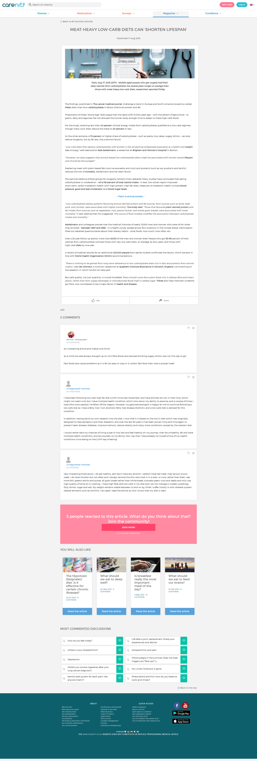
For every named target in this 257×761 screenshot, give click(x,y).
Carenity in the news (109, 709)
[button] (44, 14)
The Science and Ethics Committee (76, 721)
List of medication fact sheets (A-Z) (146, 721)
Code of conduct (107, 714)
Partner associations (70, 716)
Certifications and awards (111, 707)
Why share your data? (70, 709)
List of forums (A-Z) (140, 716)
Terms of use (106, 718)
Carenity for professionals (111, 725)
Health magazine (139, 707)
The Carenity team (69, 712)
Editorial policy (107, 712)
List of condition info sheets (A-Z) (145, 718)
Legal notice (105, 716)
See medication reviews (141, 714)
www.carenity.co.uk (92, 734)
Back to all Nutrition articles (77, 21)
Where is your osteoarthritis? (83, 650)
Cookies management (109, 721)
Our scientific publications (72, 723)
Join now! (227, 4)
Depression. (74, 659)
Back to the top (188, 687)
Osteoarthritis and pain (144, 650)
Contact (104, 723)
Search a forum (138, 709)
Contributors (67, 718)
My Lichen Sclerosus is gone (146, 668)
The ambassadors (69, 714)
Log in (242, 4)
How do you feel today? (80, 640)
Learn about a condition (141, 712)
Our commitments (69, 725)
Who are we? (67, 707)
